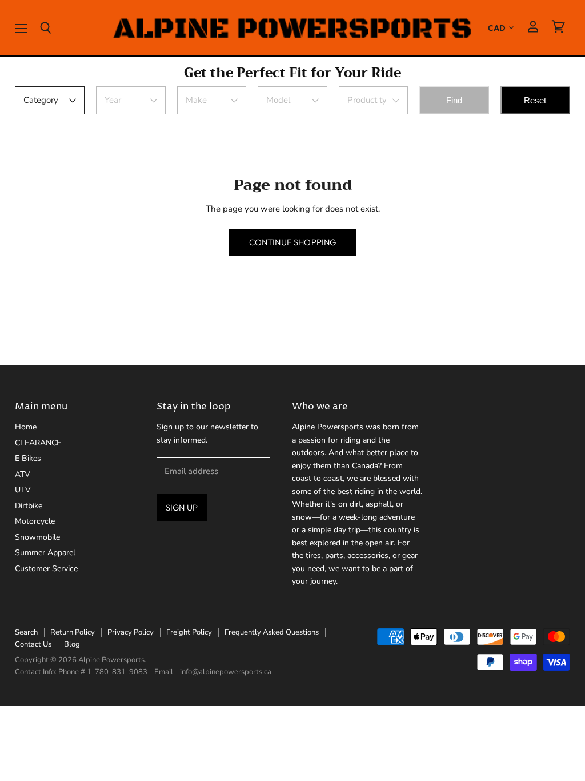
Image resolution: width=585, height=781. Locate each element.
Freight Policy (189, 632)
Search (26, 632)
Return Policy (72, 632)
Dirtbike (28, 505)
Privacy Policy (130, 632)
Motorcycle (35, 521)
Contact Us (33, 644)
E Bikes (28, 458)
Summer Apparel (45, 552)
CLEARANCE (38, 442)
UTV (23, 489)
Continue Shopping (292, 242)
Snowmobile (37, 537)
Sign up (182, 507)
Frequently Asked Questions (272, 632)
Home (26, 426)
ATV (22, 474)
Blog (72, 644)
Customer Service (46, 568)
